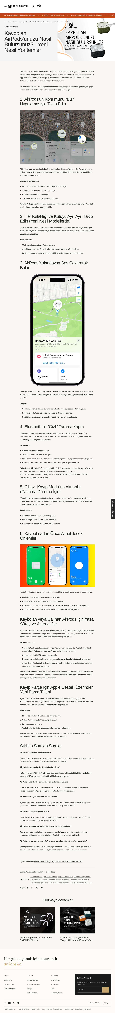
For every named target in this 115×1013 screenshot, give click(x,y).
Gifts (52, 989)
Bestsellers (55, 985)
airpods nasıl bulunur (80, 880)
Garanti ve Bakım (33, 985)
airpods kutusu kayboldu (59, 880)
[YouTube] (9, 1003)
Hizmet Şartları (35, 1009)
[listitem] (27, 888)
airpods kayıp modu (82, 877)
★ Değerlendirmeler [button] (113, 508)
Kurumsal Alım (9, 985)
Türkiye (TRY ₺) (94, 1003)
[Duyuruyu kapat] (112, 15)
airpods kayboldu (65, 877)
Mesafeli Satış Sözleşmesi (83, 1009)
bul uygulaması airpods (59, 883)
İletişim (29, 989)
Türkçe (106, 1003)
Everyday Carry (56, 993)
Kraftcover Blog (18, 22)
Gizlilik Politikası (24, 1009)
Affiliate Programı (10, 989)
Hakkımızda (8, 980)
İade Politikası (32, 993)
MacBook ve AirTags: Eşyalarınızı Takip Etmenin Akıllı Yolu (58, 861)
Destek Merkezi (32, 980)
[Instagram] (5, 1003)
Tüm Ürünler (55, 980)
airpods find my (50, 877)
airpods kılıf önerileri (38, 880)
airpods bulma (11, 27)
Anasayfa (7, 22)
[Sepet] (38, 6)
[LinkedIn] (18, 1003)
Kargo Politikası (47, 1009)
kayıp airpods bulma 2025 (81, 883)
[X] (14, 1003)
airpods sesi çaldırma (39, 883)
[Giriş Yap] (33, 6)
